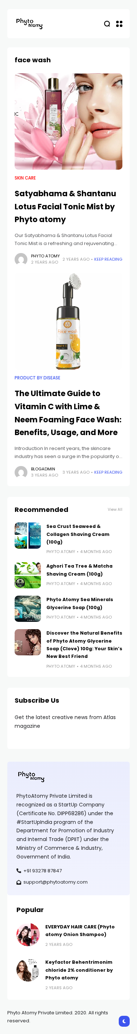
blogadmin (43, 469)
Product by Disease (37, 378)
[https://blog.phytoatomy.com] (29, 23)
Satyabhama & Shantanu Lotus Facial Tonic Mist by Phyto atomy (65, 206)
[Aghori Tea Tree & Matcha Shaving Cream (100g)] (28, 575)
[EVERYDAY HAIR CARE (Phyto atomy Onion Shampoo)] (28, 934)
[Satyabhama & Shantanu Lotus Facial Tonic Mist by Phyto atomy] (68, 121)
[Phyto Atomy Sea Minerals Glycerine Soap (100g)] (28, 609)
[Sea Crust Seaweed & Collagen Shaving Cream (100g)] (28, 535)
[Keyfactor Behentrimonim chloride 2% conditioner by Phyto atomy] (28, 970)
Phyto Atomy (45, 256)
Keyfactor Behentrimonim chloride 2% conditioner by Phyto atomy (79, 970)
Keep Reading (108, 259)
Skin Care (25, 178)
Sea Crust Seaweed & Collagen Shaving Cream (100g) (78, 534)
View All (115, 509)
